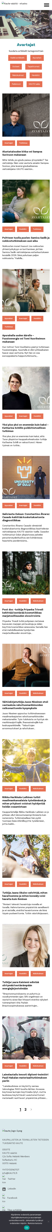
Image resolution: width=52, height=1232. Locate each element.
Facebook (12, 1197)
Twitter (11, 1178)
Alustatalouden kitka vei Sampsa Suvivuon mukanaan (22, 153)
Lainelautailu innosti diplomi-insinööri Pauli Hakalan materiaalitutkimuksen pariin (25, 1077)
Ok (26, 1228)
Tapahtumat (34, 66)
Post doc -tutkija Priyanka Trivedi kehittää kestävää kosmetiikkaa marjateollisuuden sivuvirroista (22, 612)
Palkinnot (16, 84)
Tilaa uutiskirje (14, 1209)
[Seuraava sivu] (31, 1109)
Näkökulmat (18, 75)
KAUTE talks (34, 84)
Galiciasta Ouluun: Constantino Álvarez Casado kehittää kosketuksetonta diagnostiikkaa (26, 517)
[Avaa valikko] (46, 4)
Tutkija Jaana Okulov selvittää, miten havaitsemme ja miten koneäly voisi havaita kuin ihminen (24, 895)
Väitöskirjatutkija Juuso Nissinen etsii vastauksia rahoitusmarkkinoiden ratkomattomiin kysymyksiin (25, 705)
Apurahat (37, 57)
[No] (48, 1221)
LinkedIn (11, 1188)
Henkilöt (36, 75)
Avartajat (9, 143)
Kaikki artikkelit (18, 57)
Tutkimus (23, 143)
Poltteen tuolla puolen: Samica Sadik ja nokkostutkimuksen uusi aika (26, 239)
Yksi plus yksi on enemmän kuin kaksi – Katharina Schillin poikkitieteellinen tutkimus (25, 427)
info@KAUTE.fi (9, 1173)
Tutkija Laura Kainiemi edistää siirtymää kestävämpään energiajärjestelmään (20, 985)
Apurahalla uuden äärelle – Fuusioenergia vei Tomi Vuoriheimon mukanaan (23, 338)
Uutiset (15, 66)
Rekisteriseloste (35, 1223)
